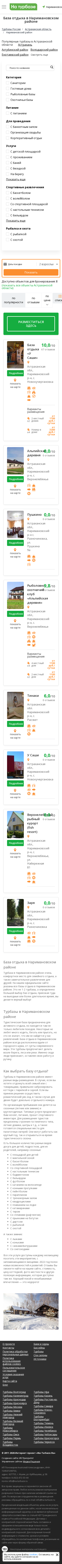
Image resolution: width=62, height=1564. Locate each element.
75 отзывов (48, 590)
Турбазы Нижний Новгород (12, 1416)
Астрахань (25, 44)
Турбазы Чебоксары (45, 1434)
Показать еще (15, 179)
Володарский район (44, 49)
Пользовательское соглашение (14, 1369)
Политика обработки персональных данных (15, 1353)
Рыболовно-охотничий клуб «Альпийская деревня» (34, 594)
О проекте (9, 1343)
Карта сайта (10, 1381)
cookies (33, 1554)
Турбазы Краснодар (14, 1399)
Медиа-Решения (31, 1461)
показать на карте (15, 385)
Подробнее (16, 373)
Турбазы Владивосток (10, 1443)
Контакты (8, 1347)
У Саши (33, 755)
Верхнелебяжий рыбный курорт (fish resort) (34, 823)
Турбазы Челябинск (45, 1430)
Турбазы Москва (12, 1406)
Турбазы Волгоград (14, 1391)
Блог (5, 1384)
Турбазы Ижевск (43, 1426)
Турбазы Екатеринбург (42, 1418)
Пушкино (34, 514)
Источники (40, 1359)
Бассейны (39, 1347)
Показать (31, 272)
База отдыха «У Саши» (33, 351)
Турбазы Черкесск (44, 1441)
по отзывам (33, 300)
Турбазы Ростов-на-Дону (45, 1401)
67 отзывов (48, 349)
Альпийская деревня (34, 453)
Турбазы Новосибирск (10, 1429)
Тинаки (33, 696)
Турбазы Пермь (12, 1438)
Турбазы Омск (11, 1434)
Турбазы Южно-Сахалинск (43, 1411)
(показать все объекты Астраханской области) (27, 286)
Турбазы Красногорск (46, 1438)
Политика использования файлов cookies (12, 1361)
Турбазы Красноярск (15, 1403)
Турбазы (39, 1351)
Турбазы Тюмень (44, 1423)
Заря (31, 903)
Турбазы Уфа (41, 1391)
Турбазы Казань (43, 1395)
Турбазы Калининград (15, 1395)
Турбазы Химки (11, 1410)
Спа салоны (40, 1355)
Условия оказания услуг (13, 1376)
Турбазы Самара (43, 1406)
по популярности (13, 300)
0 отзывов (49, 455)
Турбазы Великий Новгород (13, 1422)
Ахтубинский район (15, 49)
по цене (47, 298)
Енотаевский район (15, 54)
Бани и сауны (41, 1343)
